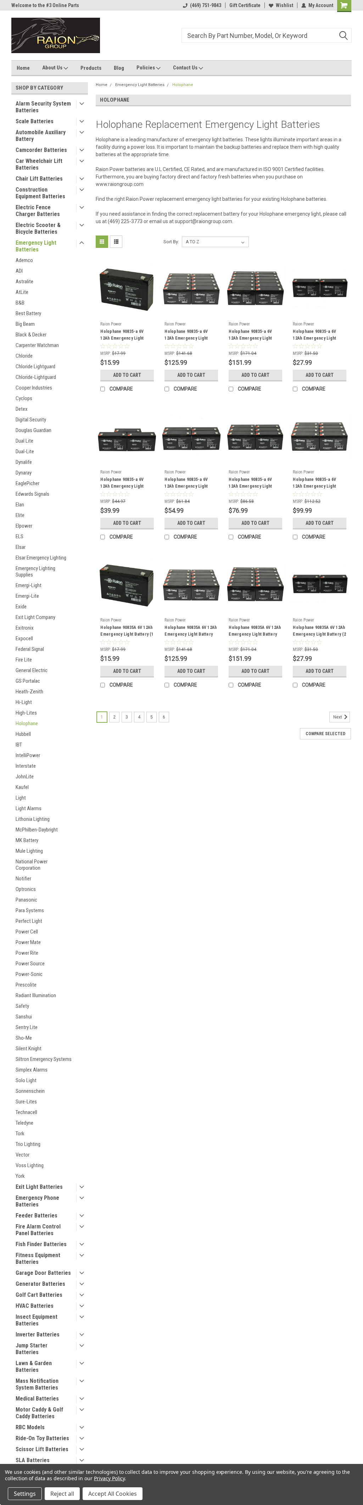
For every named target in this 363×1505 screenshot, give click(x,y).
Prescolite (26, 985)
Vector (22, 1155)
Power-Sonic (29, 974)
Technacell (26, 1112)
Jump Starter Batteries (32, 1349)
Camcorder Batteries (41, 150)
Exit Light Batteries (39, 1186)
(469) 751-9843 (205, 5)
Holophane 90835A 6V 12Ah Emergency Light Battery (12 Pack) (255, 634)
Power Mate (28, 942)
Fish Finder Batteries (41, 1244)
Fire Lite (24, 660)
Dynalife (24, 462)
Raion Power (111, 324)
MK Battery (27, 840)
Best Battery (28, 313)
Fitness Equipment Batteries (38, 1258)
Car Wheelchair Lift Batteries (39, 164)
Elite (20, 515)
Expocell (24, 638)
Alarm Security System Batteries (43, 107)
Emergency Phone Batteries (37, 1201)
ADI (19, 271)
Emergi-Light (28, 585)
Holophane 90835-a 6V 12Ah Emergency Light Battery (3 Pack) (122, 486)
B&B (20, 303)
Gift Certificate (245, 5)
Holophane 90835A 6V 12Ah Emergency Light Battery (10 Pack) (190, 634)
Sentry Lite (27, 1027)
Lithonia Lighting (33, 819)
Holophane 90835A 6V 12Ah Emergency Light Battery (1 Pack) (126, 634)
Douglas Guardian (33, 430)
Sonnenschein (30, 1091)
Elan (20, 504)
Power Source (30, 963)
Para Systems (30, 910)
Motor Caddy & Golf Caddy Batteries (39, 1413)
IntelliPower (28, 755)
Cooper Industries (34, 388)
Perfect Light (29, 921)
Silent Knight (28, 1048)
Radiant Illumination (36, 995)
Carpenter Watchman (37, 345)
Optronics (26, 889)
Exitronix (25, 628)
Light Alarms (28, 808)
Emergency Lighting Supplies (35, 571)
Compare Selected (325, 733)
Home (23, 68)
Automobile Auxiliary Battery (41, 135)
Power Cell (27, 931)
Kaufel (22, 787)
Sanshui (24, 1016)
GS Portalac (28, 681)
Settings (25, 1494)
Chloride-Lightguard (36, 377)
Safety (22, 1006)
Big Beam (25, 324)
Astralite (24, 281)
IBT (19, 745)
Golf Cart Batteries (39, 1294)
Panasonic (26, 900)
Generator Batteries (40, 1283)
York (20, 1176)
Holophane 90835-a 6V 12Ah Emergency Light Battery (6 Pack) (250, 486)
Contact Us (186, 67)
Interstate (26, 766)
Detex (22, 409)
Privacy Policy (109, 1478)
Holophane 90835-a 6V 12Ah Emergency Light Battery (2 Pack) (314, 338)
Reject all (62, 1494)
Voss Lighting (30, 1165)
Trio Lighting (28, 1144)
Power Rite (27, 953)
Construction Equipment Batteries (40, 193)
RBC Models (30, 1427)
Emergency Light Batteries (36, 246)
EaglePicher (27, 483)
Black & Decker (31, 334)
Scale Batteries (35, 121)
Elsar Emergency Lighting (41, 558)
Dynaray (24, 473)
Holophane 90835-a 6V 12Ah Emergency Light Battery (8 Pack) (314, 486)
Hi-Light (24, 702)
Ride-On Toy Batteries (42, 1438)
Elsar (21, 547)
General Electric (32, 670)
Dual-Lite (25, 451)
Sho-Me (24, 1038)
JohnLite (25, 776)
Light (21, 798)
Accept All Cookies (112, 1494)
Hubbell (23, 734)
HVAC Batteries (35, 1305)
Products (90, 68)
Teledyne (24, 1123)
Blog (119, 68)
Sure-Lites (26, 1101)
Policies (146, 67)
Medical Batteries (37, 1398)
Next (338, 717)
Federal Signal (30, 649)
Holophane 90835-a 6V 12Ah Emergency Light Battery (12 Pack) (250, 338)
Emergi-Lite (27, 596)
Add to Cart (127, 375)
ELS (19, 536)
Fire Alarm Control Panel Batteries (38, 1230)
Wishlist (284, 5)
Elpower (24, 526)
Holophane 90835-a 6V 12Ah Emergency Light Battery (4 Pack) (186, 486)
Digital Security (31, 419)
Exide (21, 606)
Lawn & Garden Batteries (34, 1366)
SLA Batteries (33, 1460)
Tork (20, 1133)
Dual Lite (24, 441)
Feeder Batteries (36, 1215)
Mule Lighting (29, 851)
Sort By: (171, 241)
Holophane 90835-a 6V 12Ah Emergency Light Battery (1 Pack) (122, 338)
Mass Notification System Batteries (37, 1384)
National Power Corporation (32, 864)
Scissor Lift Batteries (42, 1449)
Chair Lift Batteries (39, 178)
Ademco (24, 260)
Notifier (23, 878)
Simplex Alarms (32, 1070)
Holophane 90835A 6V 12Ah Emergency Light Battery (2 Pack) (319, 634)
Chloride (24, 356)
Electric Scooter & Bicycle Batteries (38, 228)
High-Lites (26, 713)
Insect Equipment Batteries (36, 1320)
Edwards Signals (32, 494)
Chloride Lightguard (35, 366)
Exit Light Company (35, 617)
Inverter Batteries (38, 1334)
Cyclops (24, 398)
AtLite (22, 292)
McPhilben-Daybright (37, 830)
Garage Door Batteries (43, 1273)
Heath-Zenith (29, 691)
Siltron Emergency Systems (44, 1059)
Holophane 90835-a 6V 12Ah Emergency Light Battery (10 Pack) (186, 338)
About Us (52, 67)
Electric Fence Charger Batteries (38, 210)
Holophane (27, 723)
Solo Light (26, 1080)
